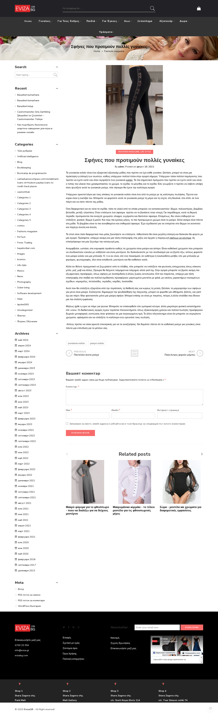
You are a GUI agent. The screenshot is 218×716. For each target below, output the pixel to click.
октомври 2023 (26, 379)
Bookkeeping (24, 167)
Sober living (23, 287)
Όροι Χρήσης (70, 653)
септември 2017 (27, 565)
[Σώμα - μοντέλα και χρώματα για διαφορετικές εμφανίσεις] (181, 482)
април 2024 (24, 345)
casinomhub (23, 191)
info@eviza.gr (22, 650)
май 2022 (23, 458)
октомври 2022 (26, 435)
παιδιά (90, 21)
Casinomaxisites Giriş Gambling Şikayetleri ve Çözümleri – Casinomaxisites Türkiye (33, 115)
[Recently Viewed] (210, 708)
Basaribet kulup (25, 106)
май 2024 (23, 340)
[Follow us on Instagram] (78, 627)
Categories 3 (24, 208)
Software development (29, 293)
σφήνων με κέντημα (180, 238)
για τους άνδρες (68, 21)
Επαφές (67, 637)
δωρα (183, 21)
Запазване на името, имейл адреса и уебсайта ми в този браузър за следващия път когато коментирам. (127, 423)
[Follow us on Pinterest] (73, 627)
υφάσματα (106, 32)
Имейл (116, 410)
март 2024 (24, 351)
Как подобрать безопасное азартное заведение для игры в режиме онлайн (34, 128)
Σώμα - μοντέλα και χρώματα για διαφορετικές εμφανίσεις (180, 508)
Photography (24, 281)
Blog (19, 162)
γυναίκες (45, 21)
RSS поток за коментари (31, 600)
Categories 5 (24, 220)
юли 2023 (23, 396)
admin (121, 166)
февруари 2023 (26, 418)
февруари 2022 (26, 469)
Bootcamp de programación (32, 173)
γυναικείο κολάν (76, 343)
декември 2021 (26, 480)
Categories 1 (24, 197)
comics (21, 225)
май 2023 (23, 407)
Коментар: (72, 386)
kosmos (21, 259)
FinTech (21, 237)
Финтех (21, 315)
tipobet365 (23, 304)
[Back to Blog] (134, 353)
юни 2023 (23, 401)
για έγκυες (109, 21)
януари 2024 (25, 362)
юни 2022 (23, 452)
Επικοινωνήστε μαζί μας (123, 648)
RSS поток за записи (29, 594)
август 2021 (24, 503)
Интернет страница (168, 410)
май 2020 (23, 553)
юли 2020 (23, 542)
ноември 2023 (26, 373)
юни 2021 (23, 514)
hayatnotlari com (26, 248)
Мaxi (127, 21)
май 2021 (23, 520)
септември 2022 (27, 441)
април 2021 (24, 525)
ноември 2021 (26, 486)
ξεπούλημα (144, 21)
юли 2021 (23, 508)
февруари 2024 (26, 356)
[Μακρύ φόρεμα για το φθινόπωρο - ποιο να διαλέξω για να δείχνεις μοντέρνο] (88, 482)
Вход (21, 589)
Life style (145, 151)
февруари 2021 (26, 536)
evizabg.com (21, 655)
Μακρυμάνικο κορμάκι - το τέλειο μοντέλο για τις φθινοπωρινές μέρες (134, 510)
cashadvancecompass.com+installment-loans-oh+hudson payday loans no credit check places (38, 182)
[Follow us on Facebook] (68, 627)
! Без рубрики (24, 150)
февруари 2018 (26, 559)
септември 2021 (27, 497)
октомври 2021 (26, 491)
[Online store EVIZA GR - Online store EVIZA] (25, 8)
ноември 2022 (26, 430)
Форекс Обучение (27, 321)
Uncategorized (24, 310)
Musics (20, 270)
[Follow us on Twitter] (64, 627)
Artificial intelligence (27, 156)
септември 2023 (27, 384)
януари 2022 (25, 474)
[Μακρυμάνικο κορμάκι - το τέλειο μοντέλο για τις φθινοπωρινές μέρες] (135, 482)
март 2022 (24, 463)
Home (28, 21)
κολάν (129, 180)
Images (21, 253)
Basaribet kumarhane (28, 94)
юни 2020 (23, 548)
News (20, 276)
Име (69, 410)
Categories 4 (24, 214)
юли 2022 (23, 446)
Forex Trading (24, 242)
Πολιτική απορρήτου (73, 659)
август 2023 (24, 390)
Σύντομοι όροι (70, 648)
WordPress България (29, 606)
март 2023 (24, 413)
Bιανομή (115, 637)
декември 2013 (26, 570)
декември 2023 (26, 368)
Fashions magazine (114, 51)
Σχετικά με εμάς (71, 643)
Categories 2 (24, 203)
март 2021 (24, 531)
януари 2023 (25, 424)
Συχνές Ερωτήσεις (120, 643)
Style (20, 298)
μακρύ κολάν (97, 343)
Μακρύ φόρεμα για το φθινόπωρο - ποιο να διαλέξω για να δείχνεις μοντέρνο (87, 510)
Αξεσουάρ (166, 21)
